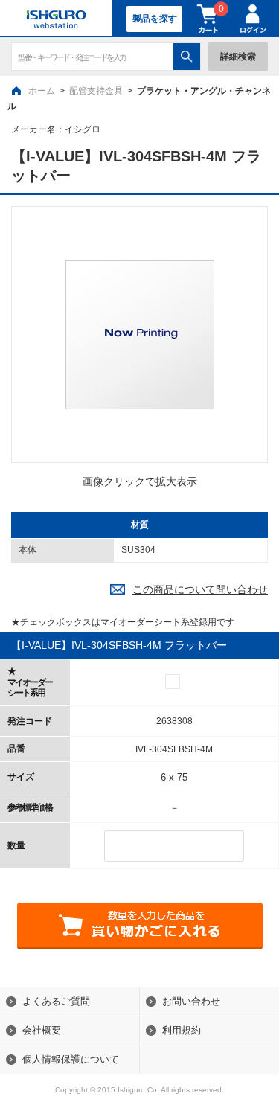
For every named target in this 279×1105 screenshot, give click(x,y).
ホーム (41, 91)
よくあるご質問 (56, 1001)
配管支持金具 (96, 91)
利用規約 (181, 1030)
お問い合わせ (191, 1001)
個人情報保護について (70, 1059)
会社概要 (41, 1030)
